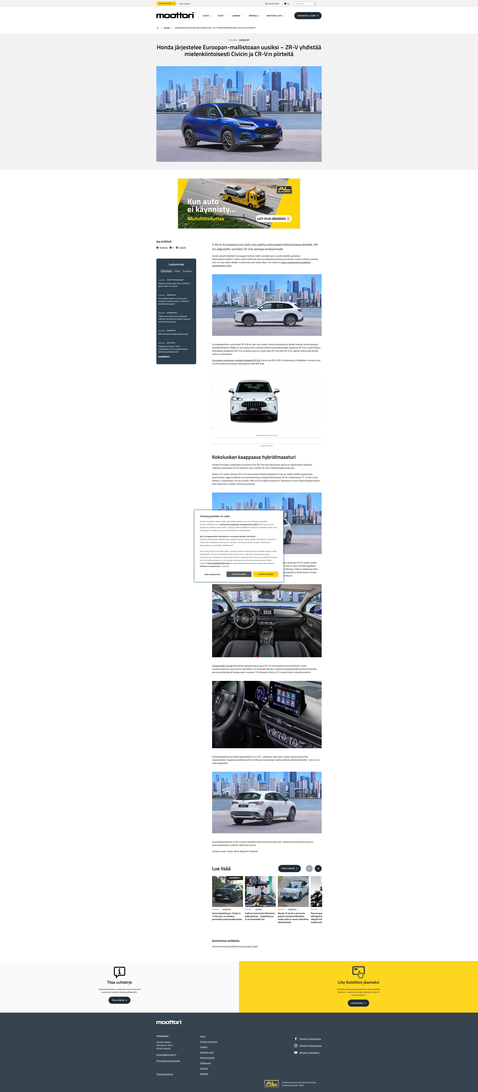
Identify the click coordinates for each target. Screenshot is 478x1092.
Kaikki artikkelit (288, 868)
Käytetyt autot (207, 1052)
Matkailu (204, 1073)
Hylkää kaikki (239, 574)
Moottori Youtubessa (309, 1052)
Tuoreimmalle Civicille (222, 665)
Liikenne (204, 1068)
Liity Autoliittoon (165, 3)
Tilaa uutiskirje (184, 3)
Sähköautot (205, 1063)
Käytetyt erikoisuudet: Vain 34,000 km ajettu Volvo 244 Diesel (174, 285)
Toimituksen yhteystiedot (168, 1061)
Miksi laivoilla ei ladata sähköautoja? (173, 334)
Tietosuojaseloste (164, 1074)
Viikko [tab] (177, 271)
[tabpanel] (176, 318)
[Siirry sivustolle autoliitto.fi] (271, 1084)
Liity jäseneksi (357, 1003)
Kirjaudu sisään (273, 3)
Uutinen (167, 28)
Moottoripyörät (207, 1057)
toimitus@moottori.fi (166, 1054)
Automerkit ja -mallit (307, 15)
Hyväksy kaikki (265, 574)
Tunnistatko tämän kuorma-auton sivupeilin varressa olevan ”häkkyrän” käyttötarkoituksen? (173, 301)
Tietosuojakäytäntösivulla (218, 563)
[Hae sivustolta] (315, 3)
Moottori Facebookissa (310, 1038)
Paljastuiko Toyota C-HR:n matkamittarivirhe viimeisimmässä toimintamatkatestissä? (172, 349)
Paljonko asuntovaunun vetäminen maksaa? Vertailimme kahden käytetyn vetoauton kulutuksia (174, 319)
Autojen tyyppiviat (208, 1041)
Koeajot (203, 1047)
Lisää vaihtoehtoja (212, 574)
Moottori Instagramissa (311, 1045)
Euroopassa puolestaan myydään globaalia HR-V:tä (236, 360)
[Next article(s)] (318, 868)
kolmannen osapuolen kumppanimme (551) (239, 524)
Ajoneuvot (244, 40)
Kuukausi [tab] (187, 271)
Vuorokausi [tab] (166, 271)
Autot (202, 1036)
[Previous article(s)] (309, 868)
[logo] (175, 17)
